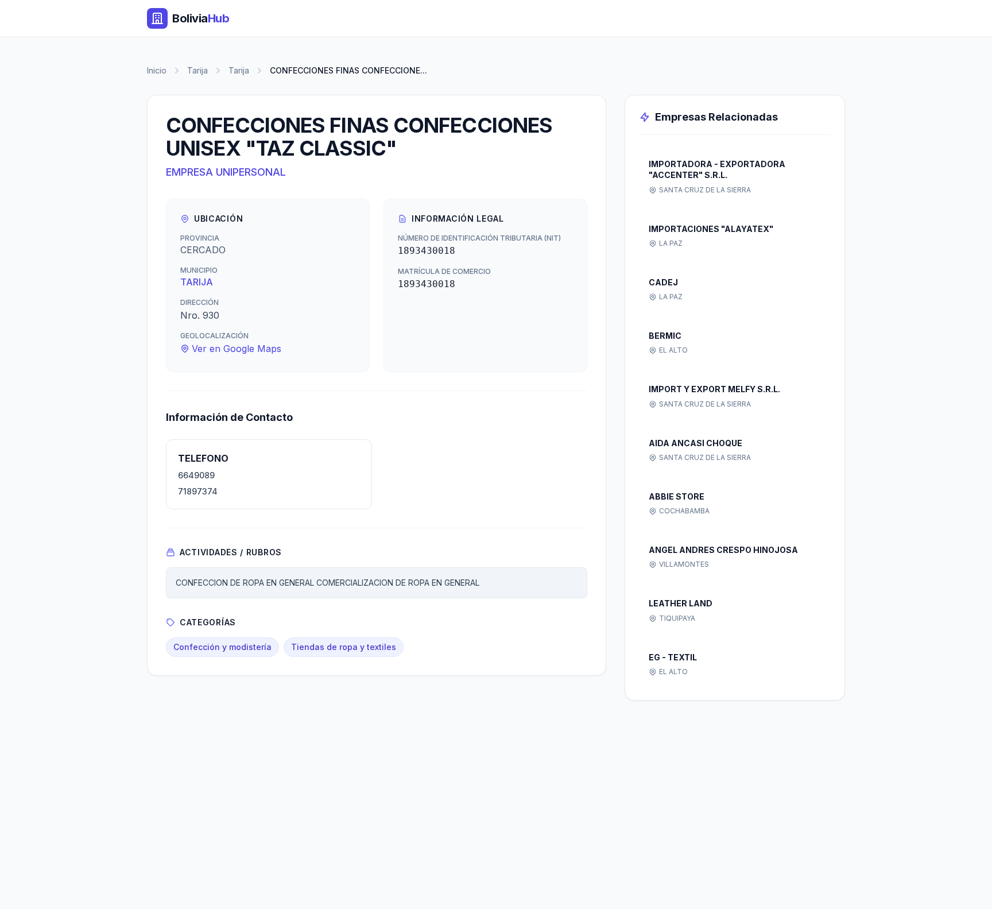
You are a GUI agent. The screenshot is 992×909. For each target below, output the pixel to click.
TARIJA (196, 282)
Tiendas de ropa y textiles (343, 647)
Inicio (156, 70)
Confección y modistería (222, 647)
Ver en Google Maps (236, 348)
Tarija (197, 70)
